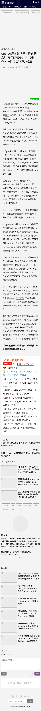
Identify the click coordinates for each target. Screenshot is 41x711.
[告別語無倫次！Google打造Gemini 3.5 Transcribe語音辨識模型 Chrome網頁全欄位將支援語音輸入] (9, 590)
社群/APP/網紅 (30, 6)
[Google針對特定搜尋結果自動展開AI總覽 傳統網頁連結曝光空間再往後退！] (9, 577)
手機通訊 (17, 6)
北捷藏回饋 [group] (7, 12)
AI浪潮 (13, 49)
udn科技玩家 (5, 49)
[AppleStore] (28, 696)
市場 (20, 510)
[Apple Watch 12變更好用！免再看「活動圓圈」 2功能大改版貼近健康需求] (9, 470)
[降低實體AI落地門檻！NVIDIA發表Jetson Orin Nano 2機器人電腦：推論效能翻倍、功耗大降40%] (9, 615)
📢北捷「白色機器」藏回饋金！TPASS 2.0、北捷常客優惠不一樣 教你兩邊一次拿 (19, 401)
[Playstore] (24, 696)
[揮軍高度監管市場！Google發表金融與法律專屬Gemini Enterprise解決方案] (9, 627)
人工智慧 (27, 505)
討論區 (4, 650)
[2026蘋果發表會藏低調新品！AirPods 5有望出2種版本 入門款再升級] (9, 495)
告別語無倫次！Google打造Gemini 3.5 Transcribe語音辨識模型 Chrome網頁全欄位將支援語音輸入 (28, 588)
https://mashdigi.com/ (10, 554)
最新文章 (6, 6)
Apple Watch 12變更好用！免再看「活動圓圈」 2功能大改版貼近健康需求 (28, 469)
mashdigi (29, 345)
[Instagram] (16, 696)
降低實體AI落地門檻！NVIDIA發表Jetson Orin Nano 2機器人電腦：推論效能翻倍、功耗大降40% (28, 613)
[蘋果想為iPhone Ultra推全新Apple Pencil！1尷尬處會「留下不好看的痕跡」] (9, 483)
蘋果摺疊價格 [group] (21, 12)
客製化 (5, 510)
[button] (36, 2)
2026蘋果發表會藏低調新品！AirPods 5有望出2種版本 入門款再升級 (29, 494)
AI (13, 505)
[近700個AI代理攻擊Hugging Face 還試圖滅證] (9, 602)
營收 (13, 510)
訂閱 (30, 701)
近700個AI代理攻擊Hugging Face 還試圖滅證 (28, 601)
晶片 (36, 505)
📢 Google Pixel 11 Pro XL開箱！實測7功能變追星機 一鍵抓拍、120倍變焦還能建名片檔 (20, 382)
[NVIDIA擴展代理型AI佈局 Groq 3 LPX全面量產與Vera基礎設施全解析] (9, 640)
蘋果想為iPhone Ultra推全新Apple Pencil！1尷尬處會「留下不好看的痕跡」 (28, 482)
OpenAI (6, 505)
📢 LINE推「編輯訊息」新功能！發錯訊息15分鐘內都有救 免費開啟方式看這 (20, 427)
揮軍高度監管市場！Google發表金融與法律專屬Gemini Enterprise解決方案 (28, 626)
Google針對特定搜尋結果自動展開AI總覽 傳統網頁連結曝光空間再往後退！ (28, 576)
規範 (3, 674)
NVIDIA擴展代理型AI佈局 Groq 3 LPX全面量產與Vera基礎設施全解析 (29, 638)
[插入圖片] (32, 674)
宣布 (20, 107)
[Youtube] (33, 2)
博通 (19, 505)
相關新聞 (5, 568)
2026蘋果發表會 (8, 461)
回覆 (37, 674)
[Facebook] (12, 696)
